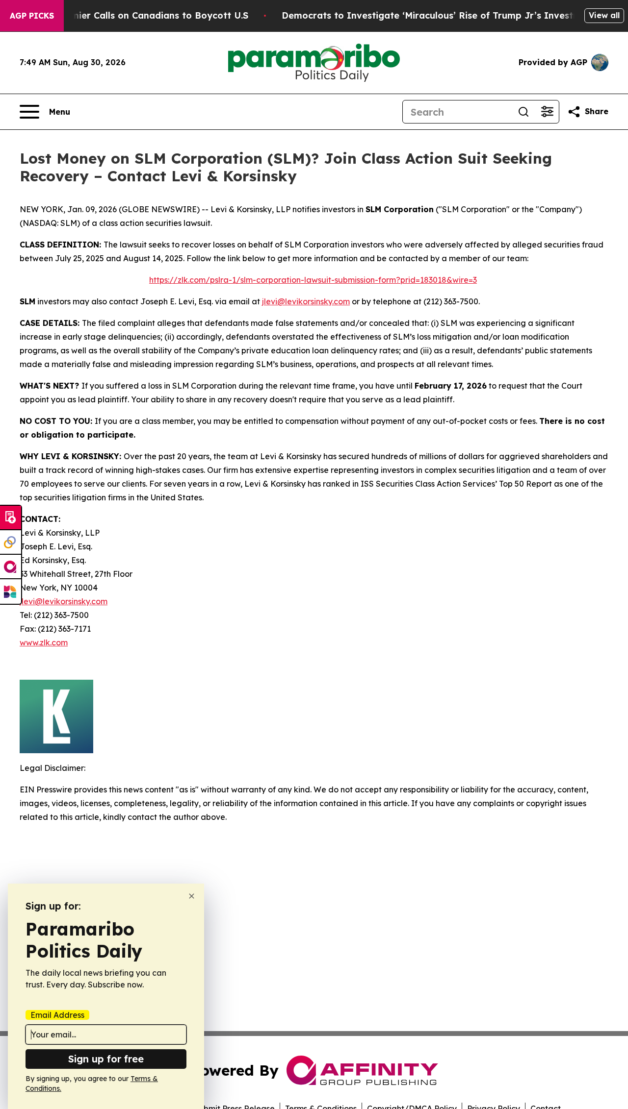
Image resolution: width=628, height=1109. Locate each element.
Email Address (57, 1015)
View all (604, 15)
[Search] (523, 111)
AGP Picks (32, 16)
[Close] (191, 896)
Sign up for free (106, 1059)
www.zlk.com (44, 642)
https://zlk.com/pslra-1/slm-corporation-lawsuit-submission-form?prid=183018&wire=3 (313, 280)
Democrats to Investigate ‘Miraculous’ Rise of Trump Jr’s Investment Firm (450, 15)
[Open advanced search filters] (547, 111)
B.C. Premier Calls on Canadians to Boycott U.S (142, 15)
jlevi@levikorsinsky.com (306, 301)
